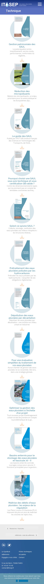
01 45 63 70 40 (7, 565)
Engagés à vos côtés (9, 557)
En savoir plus (23, 581)
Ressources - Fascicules (17, 528)
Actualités (22, 554)
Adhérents (5, 554)
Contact (21, 557)
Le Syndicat (6, 551)
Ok (17, 581)
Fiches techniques (25, 551)
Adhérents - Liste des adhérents (24, 535)
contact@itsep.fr (8, 568)
